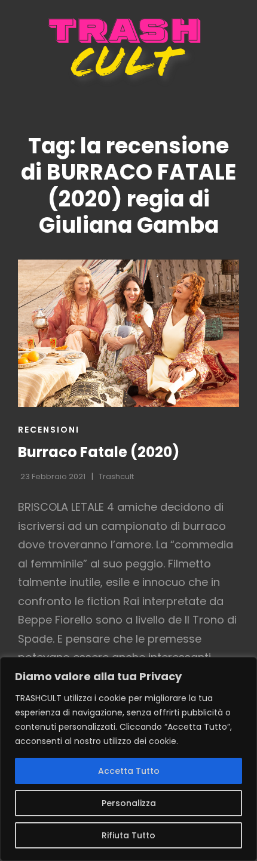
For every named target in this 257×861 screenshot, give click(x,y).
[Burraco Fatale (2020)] (128, 333)
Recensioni (48, 430)
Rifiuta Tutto (128, 835)
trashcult (116, 476)
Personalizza (129, 803)
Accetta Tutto (129, 771)
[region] (128, 759)
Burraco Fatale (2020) (98, 452)
